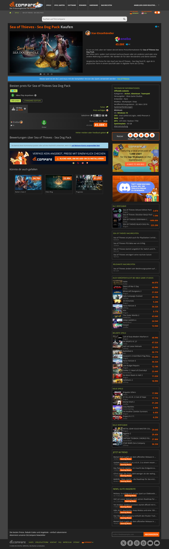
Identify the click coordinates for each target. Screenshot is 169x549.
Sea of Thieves (123, 79)
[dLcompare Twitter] (123, 543)
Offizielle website (121, 91)
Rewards (82, 5)
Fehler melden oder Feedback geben (91, 132)
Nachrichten (106, 5)
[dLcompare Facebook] (129, 543)
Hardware (93, 5)
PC (15, 91)
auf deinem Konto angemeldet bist (86, 145)
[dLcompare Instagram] (136, 543)
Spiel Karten (59, 5)
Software (72, 5)
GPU (116, 121)
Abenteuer (135, 93)
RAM (116, 118)
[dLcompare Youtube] (149, 543)
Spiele (48, 5)
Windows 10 (122, 113)
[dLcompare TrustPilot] (143, 543)
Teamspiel (145, 93)
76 (13, 125)
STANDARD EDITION (32, 100)
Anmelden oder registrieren (146, 5)
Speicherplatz (120, 123)
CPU (116, 115)
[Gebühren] (97, 115)
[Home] (10, 13)
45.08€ (100, 125)
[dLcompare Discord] (156, 543)
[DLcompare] (18, 541)
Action (127, 93)
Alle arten (16, 100)
